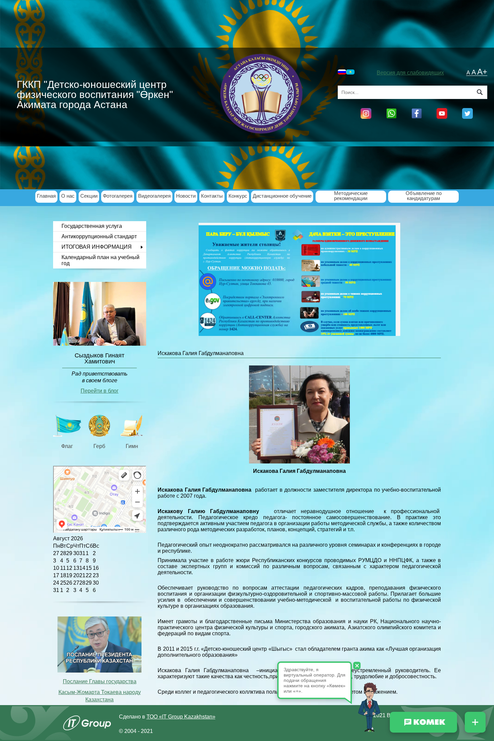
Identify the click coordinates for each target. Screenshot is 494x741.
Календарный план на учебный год (100, 260)
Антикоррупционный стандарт (99, 236)
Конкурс (238, 196)
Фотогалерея (117, 196)
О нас (68, 196)
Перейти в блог (100, 391)
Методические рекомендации (351, 196)
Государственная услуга (91, 226)
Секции (88, 196)
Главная (46, 196)
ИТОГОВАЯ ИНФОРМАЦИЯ (96, 247)
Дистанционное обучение (282, 196)
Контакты (212, 196)
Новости (186, 196)
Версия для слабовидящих (410, 73)
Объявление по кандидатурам (424, 196)
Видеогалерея (154, 196)
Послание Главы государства (99, 681)
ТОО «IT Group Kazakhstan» (181, 717)
